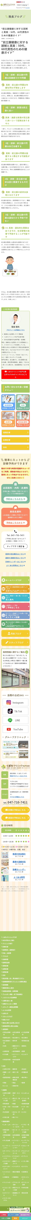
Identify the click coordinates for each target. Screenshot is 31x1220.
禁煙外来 (15, 1086)
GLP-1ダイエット (6, 1167)
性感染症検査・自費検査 (10, 991)
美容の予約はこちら (17, 817)
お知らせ (5, 1013)
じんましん (25, 1093)
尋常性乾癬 (25, 1104)
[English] (20, 2)
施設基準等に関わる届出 (10, 1026)
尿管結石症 (25, 1041)
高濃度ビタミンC (16, 1194)
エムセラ (25, 1054)
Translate (27, 7)
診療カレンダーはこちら (14, 561)
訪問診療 (5, 972)
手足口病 (6, 1117)
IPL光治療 (6, 1140)
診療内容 (5, 947)
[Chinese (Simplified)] (17, 2)
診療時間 (5, 959)
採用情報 (5, 985)
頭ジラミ (15, 1117)
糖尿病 (15, 1069)
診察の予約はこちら (17, 809)
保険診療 (6, 432)
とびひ (24, 1112)
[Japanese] (22, 2)
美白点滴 (25, 1193)
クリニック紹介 (7, 943)
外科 (5, 447)
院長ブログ (16, 633)
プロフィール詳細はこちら (15, 330)
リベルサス (16, 1166)
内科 (3, 1066)
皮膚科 (4, 1090)
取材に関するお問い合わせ (11, 1023)
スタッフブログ (16, 642)
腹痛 (23, 1083)
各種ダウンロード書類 (9, 1004)
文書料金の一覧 (7, 1001)
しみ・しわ (7, 1124)
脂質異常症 (7, 1077)
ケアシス (25, 1156)
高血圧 (24, 1069)
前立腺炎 (25, 1038)
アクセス (5, 956)
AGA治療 (15, 1107)
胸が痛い (25, 1077)
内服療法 (15, 1177)
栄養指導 (25, 1072)
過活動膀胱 (16, 1051)
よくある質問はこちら (14, 565)
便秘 (4, 1083)
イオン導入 (25, 1161)
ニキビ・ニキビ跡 (7, 1099)
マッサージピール (16, 1152)
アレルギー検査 (12, 994)
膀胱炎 (24, 1046)
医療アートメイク (16, 1162)
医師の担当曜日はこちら (14, 554)
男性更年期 (7, 1059)
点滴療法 (6, 1177)
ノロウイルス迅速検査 (9, 997)
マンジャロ (6, 1182)
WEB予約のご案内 (8, 940)
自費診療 (6, 440)
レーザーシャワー (7, 1147)
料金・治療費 (6, 953)
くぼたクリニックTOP (9, 937)
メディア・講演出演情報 (10, 1007)
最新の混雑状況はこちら (14, 558)
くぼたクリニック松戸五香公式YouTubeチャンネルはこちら (15, 374)
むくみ (5, 1086)
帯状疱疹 (6, 1104)
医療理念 (8, 950)
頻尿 (23, 1051)
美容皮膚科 (6, 1121)
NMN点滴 (25, 1188)
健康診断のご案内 (8, 988)
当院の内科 (7, 1069)
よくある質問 (6, 1010)
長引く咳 (15, 1072)
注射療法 (25, 1172)
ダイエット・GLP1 (16, 1125)
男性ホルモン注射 (16, 1189)
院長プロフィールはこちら (18, 776)
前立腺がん (16, 1038)
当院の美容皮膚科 (25, 1136)
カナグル (25, 1166)
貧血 (14, 1083)
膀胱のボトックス (16, 1047)
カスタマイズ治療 (25, 1131)
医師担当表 (6, 962)
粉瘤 (14, 1104)
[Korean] (24, 2)
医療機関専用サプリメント (14, 982)
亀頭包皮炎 (7, 1038)
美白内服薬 (16, 1172)
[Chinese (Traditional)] (19, 2)
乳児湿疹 (6, 1112)
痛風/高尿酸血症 (16, 1078)
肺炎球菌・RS (13, 978)
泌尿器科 (5, 1029)
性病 (4, 1046)
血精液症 (6, 1051)
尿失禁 (15, 1041)
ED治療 (5, 1054)
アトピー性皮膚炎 (25, 1099)
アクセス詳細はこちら (17, 797)
